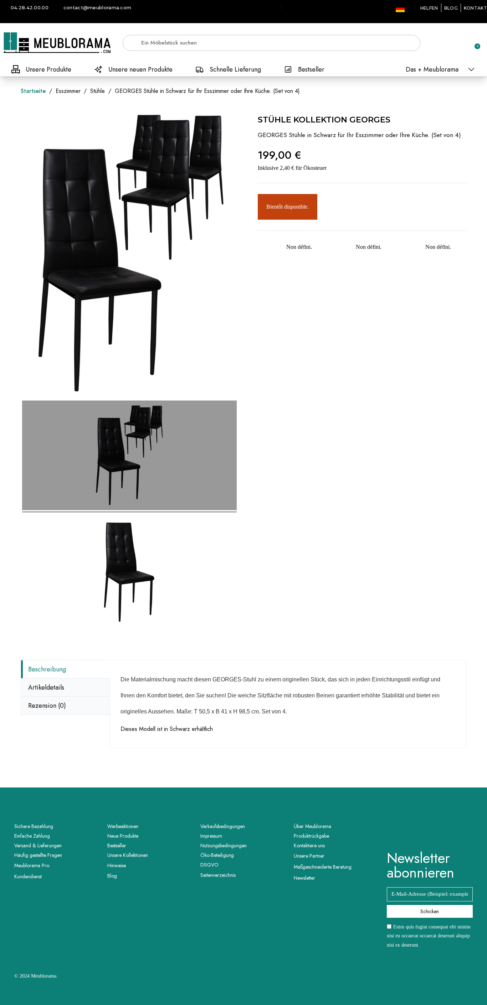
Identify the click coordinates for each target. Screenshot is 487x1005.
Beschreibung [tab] (47, 669)
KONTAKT (475, 8)
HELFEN (429, 8)
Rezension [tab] (47, 705)
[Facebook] (420, 832)
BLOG (451, 8)
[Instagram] (439, 832)
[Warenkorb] (474, 43)
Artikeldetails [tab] (46, 687)
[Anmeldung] (449, 44)
